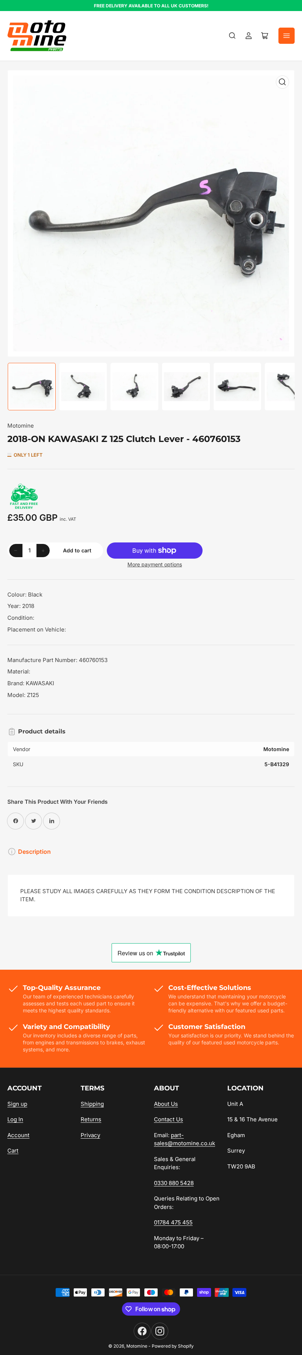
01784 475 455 (173, 1222)
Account (18, 1135)
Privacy (90, 1135)
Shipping (92, 1103)
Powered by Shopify (173, 1346)
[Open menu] (286, 36)
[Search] (232, 36)
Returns (91, 1119)
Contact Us (168, 1119)
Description (34, 851)
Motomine (20, 425)
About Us (166, 1103)
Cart (12, 1150)
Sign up (17, 1103)
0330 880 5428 (174, 1182)
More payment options (154, 564)
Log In (15, 1119)
